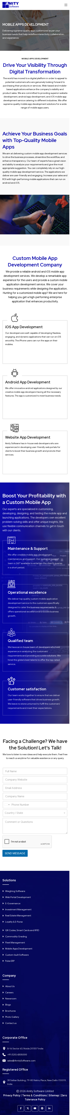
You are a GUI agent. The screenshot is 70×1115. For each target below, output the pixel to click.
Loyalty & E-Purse (14, 921)
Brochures (10, 1010)
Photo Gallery (12, 1016)
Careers (9, 992)
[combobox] (7, 804)
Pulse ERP (9, 960)
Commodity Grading (16, 936)
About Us (9, 986)
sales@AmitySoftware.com (21, 1060)
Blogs (8, 1004)
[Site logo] (10, 4)
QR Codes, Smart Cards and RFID (22, 930)
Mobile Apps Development (18, 948)
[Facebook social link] (20, 1108)
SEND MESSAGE (15, 853)
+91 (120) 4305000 (17, 1054)
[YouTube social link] (35, 1108)
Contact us (10, 1023)
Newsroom (10, 998)
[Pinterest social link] (42, 1108)
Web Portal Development (18, 897)
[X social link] (28, 1108)
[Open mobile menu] (66, 5)
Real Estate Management (18, 915)
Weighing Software (15, 891)
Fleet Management (15, 942)
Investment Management (18, 909)
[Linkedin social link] (49, 1108)
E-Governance (12, 903)
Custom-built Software (17, 954)
